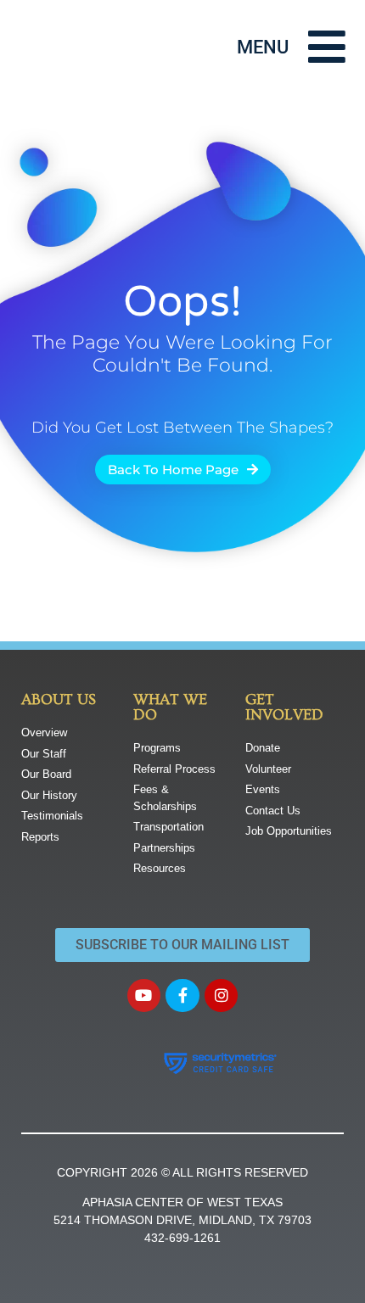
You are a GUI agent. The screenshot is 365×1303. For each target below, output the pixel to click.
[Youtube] (144, 996)
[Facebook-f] (182, 996)
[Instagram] (222, 996)
